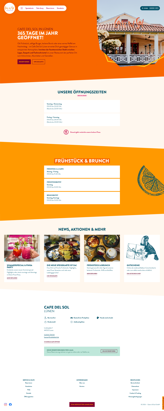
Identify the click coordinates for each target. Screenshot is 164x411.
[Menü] (22, 8)
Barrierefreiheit (135, 383)
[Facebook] (10, 404)
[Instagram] (5, 404)
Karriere (82, 386)
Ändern (152, 8)
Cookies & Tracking (135, 393)
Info (156, 8)
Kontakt (28, 393)
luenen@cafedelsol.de (51, 337)
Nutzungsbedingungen (135, 397)
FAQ (28, 390)
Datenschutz (135, 386)
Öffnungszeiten (28, 397)
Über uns (82, 383)
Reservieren (28, 383)
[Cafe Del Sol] (9, 8)
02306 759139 (49, 335)
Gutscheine (28, 386)
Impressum (135, 390)
